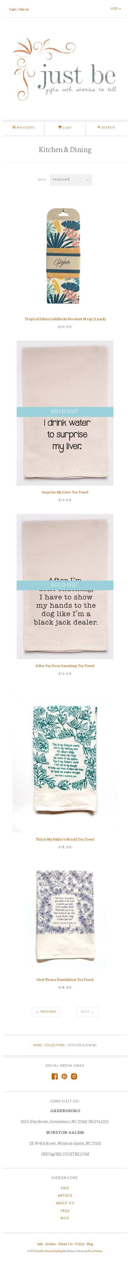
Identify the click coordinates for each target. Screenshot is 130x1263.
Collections (55, 1045)
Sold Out (64, 411)
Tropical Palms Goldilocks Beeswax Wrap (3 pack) (65, 318)
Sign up (23, 8)
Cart (67, 127)
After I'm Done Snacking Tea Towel (65, 665)
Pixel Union (95, 1250)
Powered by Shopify (55, 1250)
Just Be (40, 1250)
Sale (65, 1188)
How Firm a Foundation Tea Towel (65, 979)
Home (37, 1045)
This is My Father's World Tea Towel (65, 838)
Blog (65, 1218)
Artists (65, 1195)
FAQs (65, 1211)
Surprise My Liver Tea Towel (65, 491)
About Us (65, 1203)
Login (13, 8)
